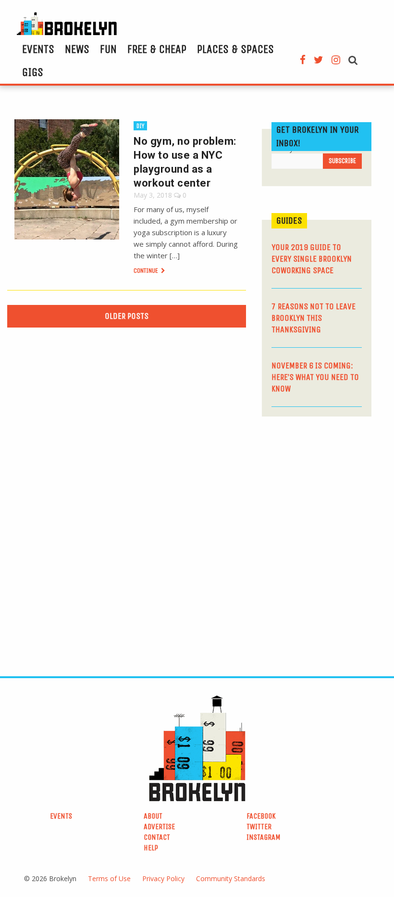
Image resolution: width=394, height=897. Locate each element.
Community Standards (230, 878)
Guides (289, 220)
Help (151, 847)
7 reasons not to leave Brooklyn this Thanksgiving (313, 318)
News (77, 49)
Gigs (32, 72)
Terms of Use (109, 878)
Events (38, 49)
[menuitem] (38, 49)
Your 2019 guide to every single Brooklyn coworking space (311, 259)
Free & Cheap (156, 49)
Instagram (263, 837)
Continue (147, 270)
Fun (108, 49)
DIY (140, 125)
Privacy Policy (163, 878)
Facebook (261, 816)
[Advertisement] (328, 491)
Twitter (258, 826)
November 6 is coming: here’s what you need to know (315, 377)
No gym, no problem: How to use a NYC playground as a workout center (185, 162)
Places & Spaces (235, 49)
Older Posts (126, 316)
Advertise (159, 826)
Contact (157, 837)
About (153, 816)
